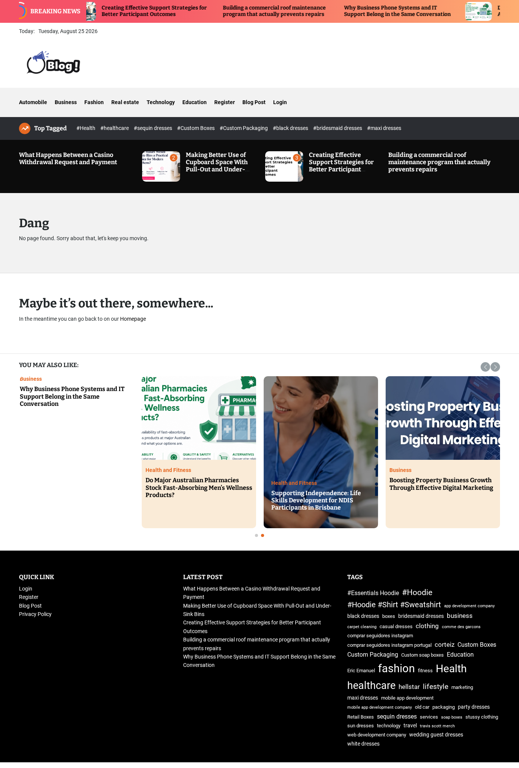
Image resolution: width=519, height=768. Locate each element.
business (460, 615)
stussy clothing (481, 717)
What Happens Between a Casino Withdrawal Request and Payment (68, 158)
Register (224, 102)
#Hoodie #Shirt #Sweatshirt (394, 604)
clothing (427, 626)
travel (410, 725)
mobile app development (407, 698)
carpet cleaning (362, 626)
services (429, 717)
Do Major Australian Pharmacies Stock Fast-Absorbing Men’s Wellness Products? (163, 487)
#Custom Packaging (244, 128)
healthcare (371, 685)
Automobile (33, 102)
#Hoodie (417, 592)
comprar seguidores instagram (380, 635)
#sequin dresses (153, 128)
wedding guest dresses (436, 735)
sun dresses (360, 725)
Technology (161, 102)
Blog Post (254, 102)
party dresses (474, 707)
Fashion (94, 102)
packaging (443, 707)
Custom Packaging (372, 654)
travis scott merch (437, 726)
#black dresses (291, 128)
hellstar (409, 686)
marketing (462, 687)
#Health (86, 128)
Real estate (125, 102)
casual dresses (396, 626)
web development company (376, 735)
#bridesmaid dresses (338, 128)
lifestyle (435, 686)
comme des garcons (461, 626)
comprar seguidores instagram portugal (389, 645)
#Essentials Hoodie (373, 593)
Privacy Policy (35, 614)
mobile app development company (379, 707)
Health (451, 668)
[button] (485, 367)
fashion (396, 668)
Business (66, 102)
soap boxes (451, 717)
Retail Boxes (360, 717)
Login (280, 102)
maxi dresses (362, 698)
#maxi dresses (384, 128)
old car (422, 707)
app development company (469, 605)
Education (194, 102)
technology (388, 725)
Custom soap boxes (422, 655)
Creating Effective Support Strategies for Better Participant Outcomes (124, 11)
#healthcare (115, 128)
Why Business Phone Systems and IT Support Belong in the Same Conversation (367, 11)
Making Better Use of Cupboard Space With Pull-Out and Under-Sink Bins (217, 166)
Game (479, 379)
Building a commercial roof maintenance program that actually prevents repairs (244, 11)
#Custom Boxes (196, 128)
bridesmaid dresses (421, 616)
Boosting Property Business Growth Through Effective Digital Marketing (406, 484)
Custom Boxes (476, 644)
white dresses (363, 744)
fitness (425, 670)
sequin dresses (397, 716)
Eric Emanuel (361, 670)
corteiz (444, 644)
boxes (388, 616)
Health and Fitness (133, 470)
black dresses (363, 616)
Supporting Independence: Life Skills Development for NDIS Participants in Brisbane (281, 500)
